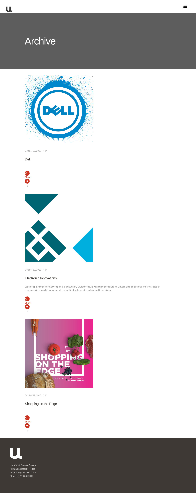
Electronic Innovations (41, 278)
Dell (28, 159)
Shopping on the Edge (41, 404)
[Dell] (59, 109)
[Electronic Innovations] (59, 228)
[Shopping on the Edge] (59, 353)
